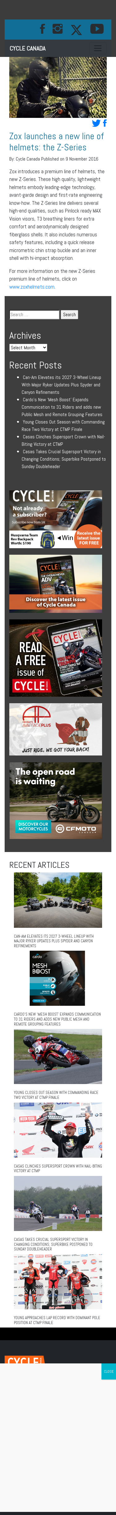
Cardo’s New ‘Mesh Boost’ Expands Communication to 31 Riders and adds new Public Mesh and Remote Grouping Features (62, 407)
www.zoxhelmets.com (31, 286)
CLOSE (109, 1371)
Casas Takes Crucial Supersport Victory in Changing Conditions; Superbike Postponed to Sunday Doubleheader (64, 459)
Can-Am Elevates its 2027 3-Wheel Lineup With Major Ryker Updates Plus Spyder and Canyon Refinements (61, 384)
